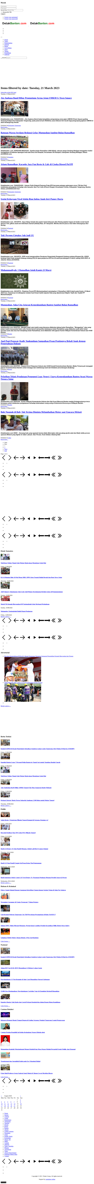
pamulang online (50, 1179)
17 (1, 1106)
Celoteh (6, 1143)
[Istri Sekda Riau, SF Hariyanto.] (14, 219)
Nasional (10, 228)
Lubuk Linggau (8, 1131)
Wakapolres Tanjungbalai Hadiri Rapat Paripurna (16, 611)
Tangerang (7, 1121)
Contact (6, 1156)
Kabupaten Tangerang (14, 125)
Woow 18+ (7, 1139)
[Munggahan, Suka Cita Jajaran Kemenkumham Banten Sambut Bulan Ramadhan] (14, 325)
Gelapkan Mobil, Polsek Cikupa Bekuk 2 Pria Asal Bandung (19, 937)
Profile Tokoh (8, 1136)
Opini (6, 1134)
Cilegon (6, 1116)
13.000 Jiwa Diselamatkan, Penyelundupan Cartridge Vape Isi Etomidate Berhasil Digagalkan (30, 991)
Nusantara (7, 1133)
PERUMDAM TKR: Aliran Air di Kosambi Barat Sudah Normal (23, 682)
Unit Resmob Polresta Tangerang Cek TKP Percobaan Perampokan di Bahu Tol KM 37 (28, 914)
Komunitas (7, 1138)
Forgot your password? (11, 19)
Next (5, 449)
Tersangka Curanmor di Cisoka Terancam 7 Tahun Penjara (19, 902)
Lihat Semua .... (5, 941)
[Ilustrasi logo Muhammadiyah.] (14, 288)
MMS (6, 1141)
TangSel (6, 1123)
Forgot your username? (11, 17)
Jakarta (6, 1130)
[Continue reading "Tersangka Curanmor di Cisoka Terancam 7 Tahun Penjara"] (5, 898)
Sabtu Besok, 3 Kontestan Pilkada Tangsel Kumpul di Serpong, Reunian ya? (24, 820)
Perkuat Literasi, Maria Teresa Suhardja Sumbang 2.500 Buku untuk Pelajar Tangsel (27, 800)
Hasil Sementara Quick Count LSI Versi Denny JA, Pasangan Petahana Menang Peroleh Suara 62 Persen (34, 877)
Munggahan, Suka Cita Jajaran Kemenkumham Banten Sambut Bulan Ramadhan (39, 305)
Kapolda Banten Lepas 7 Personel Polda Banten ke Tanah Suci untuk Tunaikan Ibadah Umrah (30, 762)
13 (11, 1104)
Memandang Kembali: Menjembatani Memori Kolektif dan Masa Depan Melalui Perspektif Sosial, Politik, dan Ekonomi (38, 1049)
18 (5, 1106)
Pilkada (6, 1148)
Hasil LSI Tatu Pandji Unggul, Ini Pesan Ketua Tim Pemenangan (21, 863)
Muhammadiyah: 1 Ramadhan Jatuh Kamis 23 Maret (26, 270)
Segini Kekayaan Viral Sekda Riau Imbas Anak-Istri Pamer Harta (32, 199)
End (5, 451)
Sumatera (10, 157)
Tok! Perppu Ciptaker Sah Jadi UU (17, 235)
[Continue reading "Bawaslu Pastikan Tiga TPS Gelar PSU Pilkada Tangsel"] (5, 829)
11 (5, 1104)
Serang (6, 1115)
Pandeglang (7, 1120)
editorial (6, 1144)
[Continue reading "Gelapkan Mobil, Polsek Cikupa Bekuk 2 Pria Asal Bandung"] (5, 934)
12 (8, 1104)
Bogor (6, 1126)
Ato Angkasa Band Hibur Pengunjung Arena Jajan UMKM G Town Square (36, 98)
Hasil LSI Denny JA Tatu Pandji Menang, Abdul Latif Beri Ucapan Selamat (24, 849)
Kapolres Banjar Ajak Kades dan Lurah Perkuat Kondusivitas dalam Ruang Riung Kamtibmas (30, 1002)
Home (6, 1113)
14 (14, 1104)
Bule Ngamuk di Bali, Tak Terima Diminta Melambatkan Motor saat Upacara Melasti (41, 412)
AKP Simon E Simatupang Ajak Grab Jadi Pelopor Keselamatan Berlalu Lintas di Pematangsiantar (32, 592)
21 (14, 1106)
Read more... (4, 127)
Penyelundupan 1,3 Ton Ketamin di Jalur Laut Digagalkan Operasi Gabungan (25, 979)
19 (8, 1106)
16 (21, 1104)
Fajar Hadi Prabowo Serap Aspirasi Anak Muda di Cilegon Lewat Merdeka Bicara (27, 1073)
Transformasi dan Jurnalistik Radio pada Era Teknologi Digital (20, 1061)
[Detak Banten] (28, 25)
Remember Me (7, 12)
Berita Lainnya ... (6, 706)
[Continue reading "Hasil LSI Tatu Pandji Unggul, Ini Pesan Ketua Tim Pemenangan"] (5, 859)
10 (1, 1104)
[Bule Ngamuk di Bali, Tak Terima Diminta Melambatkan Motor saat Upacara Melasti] (14, 430)
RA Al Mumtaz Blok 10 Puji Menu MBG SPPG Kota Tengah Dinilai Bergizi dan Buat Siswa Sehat (31, 577)
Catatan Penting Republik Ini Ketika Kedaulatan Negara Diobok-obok (23, 1032)
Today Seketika (8, 1146)
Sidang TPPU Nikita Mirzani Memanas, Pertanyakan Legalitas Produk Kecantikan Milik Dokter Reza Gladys (35, 925)
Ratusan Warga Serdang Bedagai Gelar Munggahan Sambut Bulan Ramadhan (38, 132)
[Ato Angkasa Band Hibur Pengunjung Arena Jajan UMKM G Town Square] (14, 116)
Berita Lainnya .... (6, 616)
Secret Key (4, 10)
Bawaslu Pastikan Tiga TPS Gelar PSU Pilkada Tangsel (18, 832)
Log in (3, 14)
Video (6, 1151)
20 (11, 1106)
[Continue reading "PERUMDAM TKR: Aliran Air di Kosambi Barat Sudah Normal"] (22, 701)
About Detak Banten (10, 1153)
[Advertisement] (47, 71)
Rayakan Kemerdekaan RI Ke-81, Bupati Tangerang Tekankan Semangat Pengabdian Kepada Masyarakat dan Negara (38, 656)
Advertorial (7, 1149)
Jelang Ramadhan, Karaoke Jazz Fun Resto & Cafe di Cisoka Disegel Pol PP (37, 164)
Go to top (3, 1182)
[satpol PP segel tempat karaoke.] (14, 182)
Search (4, 57)
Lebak (6, 1118)
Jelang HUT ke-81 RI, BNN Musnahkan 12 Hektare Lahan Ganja (21, 968)
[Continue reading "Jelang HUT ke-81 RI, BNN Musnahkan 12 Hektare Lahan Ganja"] (5, 964)
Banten (10, 334)
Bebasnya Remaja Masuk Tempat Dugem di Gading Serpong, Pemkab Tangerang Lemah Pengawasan (33, 1020)
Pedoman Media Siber (10, 1154)
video (9, 438)
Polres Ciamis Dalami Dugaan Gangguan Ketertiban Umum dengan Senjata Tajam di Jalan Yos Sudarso (33, 890)
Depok (6, 1125)
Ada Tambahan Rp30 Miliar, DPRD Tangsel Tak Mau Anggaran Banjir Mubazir (26, 787)
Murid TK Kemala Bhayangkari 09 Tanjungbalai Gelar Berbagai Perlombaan (25, 604)
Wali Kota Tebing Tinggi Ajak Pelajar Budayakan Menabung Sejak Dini (23, 563)
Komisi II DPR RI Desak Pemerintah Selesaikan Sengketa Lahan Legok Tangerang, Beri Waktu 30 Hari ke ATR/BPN (37, 749)
